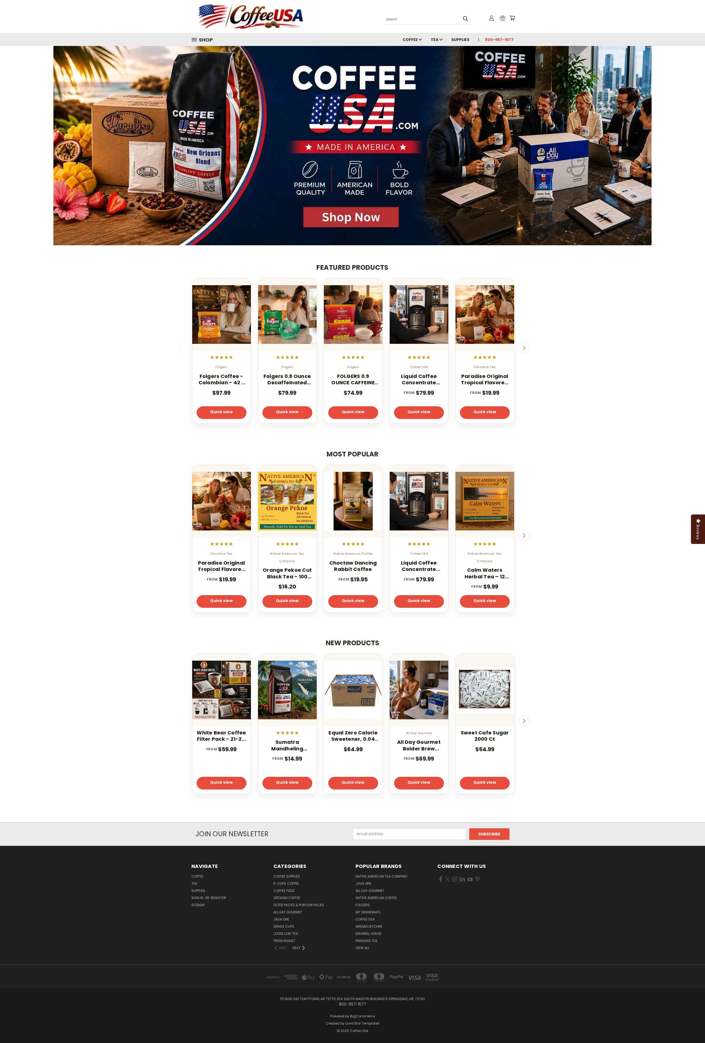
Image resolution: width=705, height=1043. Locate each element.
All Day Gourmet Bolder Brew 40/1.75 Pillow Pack (419, 745)
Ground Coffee (286, 897)
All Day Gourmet (287, 912)
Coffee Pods (284, 890)
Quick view (221, 412)
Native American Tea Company (382, 876)
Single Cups (283, 926)
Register (218, 897)
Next (524, 347)
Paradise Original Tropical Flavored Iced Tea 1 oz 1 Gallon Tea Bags (484, 379)
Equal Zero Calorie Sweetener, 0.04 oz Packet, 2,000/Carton (353, 735)
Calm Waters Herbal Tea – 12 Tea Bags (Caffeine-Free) (485, 573)
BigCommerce (362, 1016)
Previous (181, 347)
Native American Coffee (376, 897)
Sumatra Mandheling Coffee (287, 745)
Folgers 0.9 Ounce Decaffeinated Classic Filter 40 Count (287, 379)
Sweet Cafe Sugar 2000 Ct (485, 735)
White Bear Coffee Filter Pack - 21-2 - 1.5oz (221, 735)
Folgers (363, 905)
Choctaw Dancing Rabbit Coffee (353, 566)
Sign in (197, 897)
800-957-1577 (499, 39)
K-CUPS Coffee (286, 883)
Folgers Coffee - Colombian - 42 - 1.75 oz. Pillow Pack (221, 379)
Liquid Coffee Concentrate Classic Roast (419, 379)
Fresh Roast (284, 940)
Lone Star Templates (362, 1023)
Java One (281, 919)
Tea (435, 39)
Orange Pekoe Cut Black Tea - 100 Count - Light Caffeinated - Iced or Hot (287, 573)
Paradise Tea (366, 940)
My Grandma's (368, 912)
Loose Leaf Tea (285, 933)
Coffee (411, 39)
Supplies (460, 39)
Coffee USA (365, 919)
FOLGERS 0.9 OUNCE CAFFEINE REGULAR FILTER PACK (353, 379)
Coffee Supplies (286, 876)
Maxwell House (369, 933)
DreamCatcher (369, 926)
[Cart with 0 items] (512, 18)
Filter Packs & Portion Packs (298, 905)
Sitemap (198, 905)
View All (362, 948)
